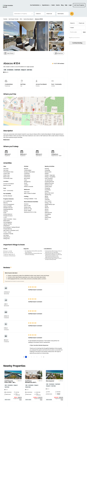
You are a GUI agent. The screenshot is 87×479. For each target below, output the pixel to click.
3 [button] (31, 357)
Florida (5, 19)
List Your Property (79, 5)
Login (70, 5)
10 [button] (41, 357)
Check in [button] (38, 13)
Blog (62, 5)
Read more (6, 139)
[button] (72, 14)
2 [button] (28, 357)
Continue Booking (77, 43)
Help (66, 5)
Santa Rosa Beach (28, 19)
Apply (84, 32)
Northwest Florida (13, 19)
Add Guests (61, 13)
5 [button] (36, 357)
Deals (53, 5)
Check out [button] (49, 13)
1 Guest (72, 27)
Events (58, 5)
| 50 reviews (60, 63)
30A (21, 19)
